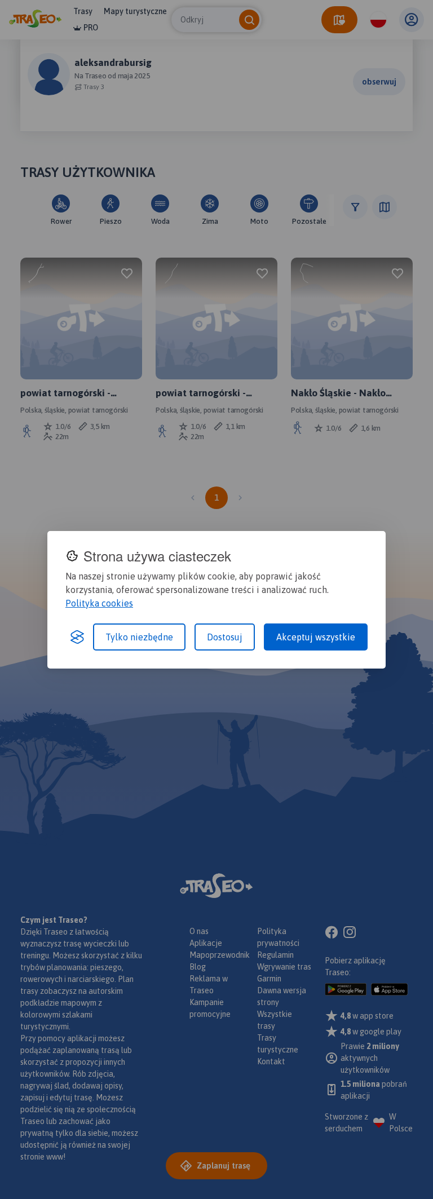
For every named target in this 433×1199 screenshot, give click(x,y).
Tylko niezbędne (139, 637)
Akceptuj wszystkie (315, 637)
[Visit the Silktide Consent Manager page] (77, 637)
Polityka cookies (99, 603)
